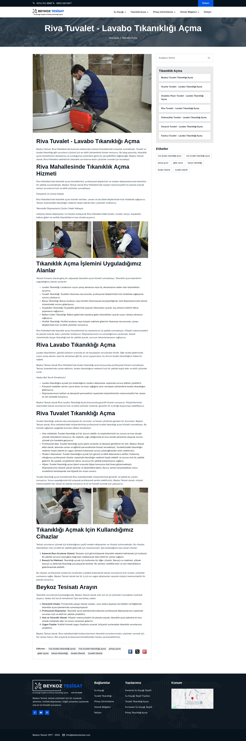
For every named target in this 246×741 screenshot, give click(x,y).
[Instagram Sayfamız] (47, 712)
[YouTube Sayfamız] (41, 712)
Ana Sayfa (114, 38)
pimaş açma (115, 649)
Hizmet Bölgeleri (188, 12)
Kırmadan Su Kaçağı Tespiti (138, 707)
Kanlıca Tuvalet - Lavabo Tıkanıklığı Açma (181, 136)
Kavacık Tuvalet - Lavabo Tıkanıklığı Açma (182, 126)
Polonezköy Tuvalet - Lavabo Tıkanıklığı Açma (184, 117)
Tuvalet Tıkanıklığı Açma (137, 701)
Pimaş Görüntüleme (163, 12)
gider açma (43, 653)
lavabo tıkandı (78, 653)
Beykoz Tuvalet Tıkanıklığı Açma (177, 77)
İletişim (205, 3)
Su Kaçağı (119, 12)
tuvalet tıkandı (95, 653)
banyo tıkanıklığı (60, 653)
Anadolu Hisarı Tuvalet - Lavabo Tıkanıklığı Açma (182, 97)
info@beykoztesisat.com (78, 735)
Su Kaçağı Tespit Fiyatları (137, 696)
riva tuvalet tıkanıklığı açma (92, 649)
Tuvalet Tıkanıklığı (103, 696)
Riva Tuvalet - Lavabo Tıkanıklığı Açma (180, 108)
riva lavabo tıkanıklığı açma (62, 649)
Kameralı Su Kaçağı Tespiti (138, 690)
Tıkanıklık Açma (138, 12)
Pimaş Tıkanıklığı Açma (136, 712)
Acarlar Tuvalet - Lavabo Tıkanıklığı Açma (181, 87)
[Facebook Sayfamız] (35, 712)
